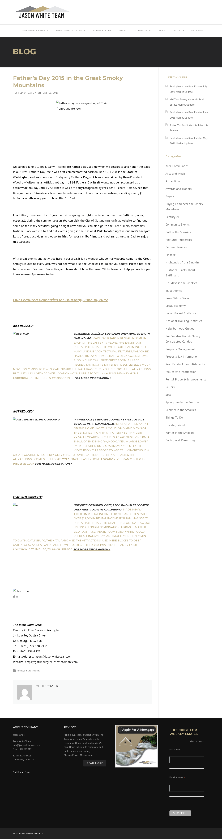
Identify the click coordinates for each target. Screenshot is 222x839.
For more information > (93, 378)
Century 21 (172, 217)
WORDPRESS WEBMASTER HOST (29, 833)
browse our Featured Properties (38, 269)
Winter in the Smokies (179, 433)
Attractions (172, 181)
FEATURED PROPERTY (71, 30)
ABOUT (123, 30)
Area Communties (177, 166)
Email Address (177, 778)
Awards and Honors (178, 189)
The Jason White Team (103, 269)
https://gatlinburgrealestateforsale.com (51, 662)
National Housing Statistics (183, 321)
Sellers (170, 387)
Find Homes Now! (21, 772)
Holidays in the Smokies (28, 670)
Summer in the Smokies (180, 410)
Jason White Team (177, 298)
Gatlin (32, 92)
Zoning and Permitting (180, 440)
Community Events (177, 224)
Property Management (180, 349)
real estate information (180, 372)
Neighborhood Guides (179, 328)
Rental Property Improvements (185, 379)
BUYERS (178, 30)
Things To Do (174, 417)
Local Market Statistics (180, 313)
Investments (173, 291)
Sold (168, 395)
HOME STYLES (102, 30)
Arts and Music (175, 174)
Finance (170, 255)
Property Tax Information (181, 356)
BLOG (162, 30)
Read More (95, 763)
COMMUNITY (143, 30)
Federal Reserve (176, 247)
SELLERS (197, 30)
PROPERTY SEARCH (35, 30)
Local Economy (175, 306)
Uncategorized (175, 425)
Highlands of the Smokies (182, 262)
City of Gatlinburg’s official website (109, 220)
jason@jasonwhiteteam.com (53, 656)
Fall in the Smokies (178, 232)
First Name (174, 749)
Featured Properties (178, 240)
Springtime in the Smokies (182, 402)
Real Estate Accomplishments (185, 364)
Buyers (169, 196)
